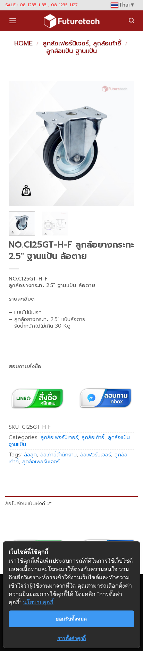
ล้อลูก (30, 454)
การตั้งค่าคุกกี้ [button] (71, 638)
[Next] (123, 143)
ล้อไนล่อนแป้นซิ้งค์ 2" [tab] (28, 503)
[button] (13, 20)
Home (23, 43)
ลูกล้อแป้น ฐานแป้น (71, 51)
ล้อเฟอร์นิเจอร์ (95, 454)
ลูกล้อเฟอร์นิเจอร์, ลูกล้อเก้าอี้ (82, 43)
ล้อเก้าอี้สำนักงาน (58, 454)
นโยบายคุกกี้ (38, 602)
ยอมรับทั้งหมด (71, 619)
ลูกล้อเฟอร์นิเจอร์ (41, 461)
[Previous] (20, 143)
